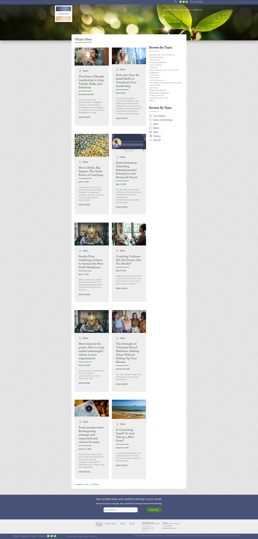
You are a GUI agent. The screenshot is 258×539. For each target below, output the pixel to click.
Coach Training (155, 65)
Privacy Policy (93, 536)
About (187, 9)
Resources (178, 9)
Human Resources (156, 80)
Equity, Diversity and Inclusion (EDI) (163, 70)
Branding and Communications (162, 54)
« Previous (79, 484)
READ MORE (84, 117)
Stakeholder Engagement (159, 93)
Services (168, 9)
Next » (96, 484)
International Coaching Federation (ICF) (165, 82)
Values (151, 100)
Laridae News (154, 85)
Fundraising (154, 75)
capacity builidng (156, 57)
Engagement (154, 72)
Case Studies (154, 60)
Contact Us (197, 9)
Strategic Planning (156, 95)
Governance (154, 77)
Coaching (153, 67)
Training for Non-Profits (158, 98)
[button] (175, 1)
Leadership (153, 88)
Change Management (158, 62)
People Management (157, 90)
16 (92, 484)
